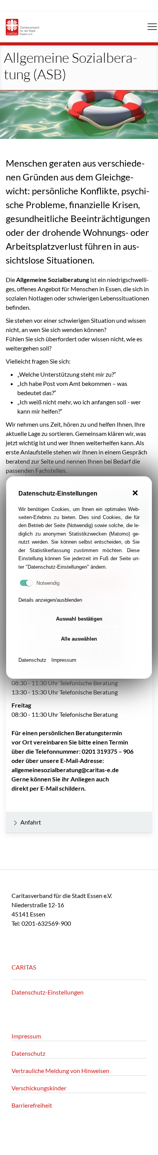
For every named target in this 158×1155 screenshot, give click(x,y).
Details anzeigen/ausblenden (50, 600)
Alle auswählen (79, 639)
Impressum (63, 660)
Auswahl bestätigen (79, 619)
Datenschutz (32, 660)
